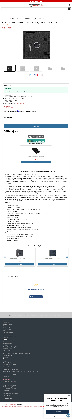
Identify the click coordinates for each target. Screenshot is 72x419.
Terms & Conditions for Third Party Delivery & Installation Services (20, 371)
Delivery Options (7, 324)
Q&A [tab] (16, 276)
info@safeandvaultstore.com (10, 393)
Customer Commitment (9, 364)
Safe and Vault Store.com (11, 404)
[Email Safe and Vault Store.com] (10, 398)
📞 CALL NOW (57, 411)
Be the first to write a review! (36, 296)
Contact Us (6, 322)
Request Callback (57, 416)
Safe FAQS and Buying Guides (11, 347)
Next (67, 257)
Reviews (5, 373)
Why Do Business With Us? (10, 375)
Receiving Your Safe (8, 334)
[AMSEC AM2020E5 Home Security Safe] (52, 253)
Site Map (5, 357)
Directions (6, 390)
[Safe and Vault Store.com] (36, 5)
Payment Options (7, 329)
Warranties (6, 337)
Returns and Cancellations (10, 336)
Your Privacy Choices (18, 406)
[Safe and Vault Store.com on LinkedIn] (8, 398)
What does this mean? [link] (22, 103)
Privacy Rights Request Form (10, 369)
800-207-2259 (38, 1)
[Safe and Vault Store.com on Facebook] (3, 398)
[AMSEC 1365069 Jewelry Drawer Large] (36, 151)
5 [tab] (40, 267)
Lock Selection (8, 117)
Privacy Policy (5, 406)
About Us (5, 361)
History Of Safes (7, 348)
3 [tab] (36, 267)
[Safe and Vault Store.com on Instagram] (7, 398)
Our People (6, 368)
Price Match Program (8, 331)
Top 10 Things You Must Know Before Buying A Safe (16, 353)
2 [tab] (34, 267)
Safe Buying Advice (8, 352)
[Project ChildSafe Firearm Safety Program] (36, 140)
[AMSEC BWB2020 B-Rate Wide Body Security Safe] (19, 253)
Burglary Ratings (7, 343)
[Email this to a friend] (41, 75)
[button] (68, 415)
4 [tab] (38, 267)
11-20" (9, 18)
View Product (36, 162)
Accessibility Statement (37, 406)
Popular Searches (8, 355)
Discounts (6, 326)
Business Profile (7, 363)
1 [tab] (36, 166)
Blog (4, 342)
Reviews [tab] (10, 276)
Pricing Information (8, 332)
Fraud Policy (6, 327)
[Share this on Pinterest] (37, 75)
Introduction (6, 366)
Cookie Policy (11, 406)
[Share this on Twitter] (30, 75)
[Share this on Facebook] (34, 75)
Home (4, 18)
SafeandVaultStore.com (9, 385)
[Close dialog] (69, 395)
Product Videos (7, 350)
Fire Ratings (6, 345)
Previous (5, 257)
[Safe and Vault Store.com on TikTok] (12, 398)
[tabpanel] (36, 154)
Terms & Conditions (28, 406)
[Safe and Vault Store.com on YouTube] (5, 398)
